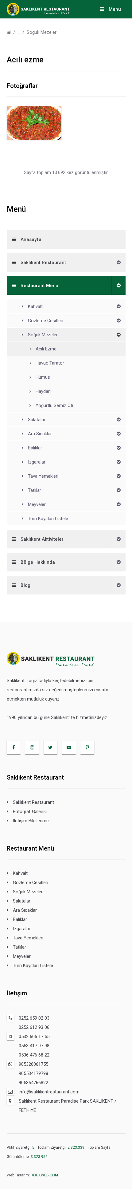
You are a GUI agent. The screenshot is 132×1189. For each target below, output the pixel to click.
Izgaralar (36, 462)
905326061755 (33, 1064)
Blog (25, 585)
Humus (43, 377)
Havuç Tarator (50, 363)
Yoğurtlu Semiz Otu (55, 405)
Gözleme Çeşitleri (45, 320)
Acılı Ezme (46, 349)
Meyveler (37, 504)
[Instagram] (32, 747)
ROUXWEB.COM (44, 1175)
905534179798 (33, 1073)
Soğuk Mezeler (41, 32)
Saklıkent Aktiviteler (42, 539)
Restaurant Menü (39, 285)
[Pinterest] (87, 747)
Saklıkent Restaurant (43, 262)
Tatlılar (34, 490)
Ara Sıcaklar (40, 433)
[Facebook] (14, 747)
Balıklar (35, 448)
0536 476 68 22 (34, 1055)
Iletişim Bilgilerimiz (31, 821)
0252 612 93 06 (34, 1027)
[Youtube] (69, 747)
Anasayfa (31, 239)
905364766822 (33, 1082)
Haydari (43, 391)
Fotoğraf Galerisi (30, 811)
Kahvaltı (36, 306)
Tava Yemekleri (43, 476)
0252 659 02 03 (34, 1018)
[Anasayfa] (9, 32)
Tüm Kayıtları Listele (48, 518)
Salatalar (36, 419)
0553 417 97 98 (34, 1046)
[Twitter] (50, 747)
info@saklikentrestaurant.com (49, 1092)
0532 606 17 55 (34, 1036)
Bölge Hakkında (38, 562)
